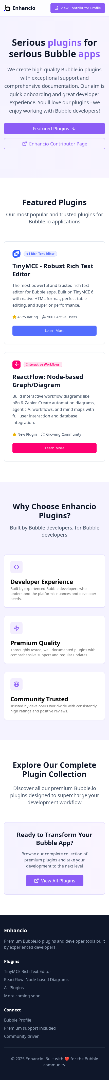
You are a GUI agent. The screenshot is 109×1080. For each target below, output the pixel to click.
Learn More (54, 330)
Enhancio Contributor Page (58, 144)
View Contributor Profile (81, 8)
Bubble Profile (17, 1020)
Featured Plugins (51, 128)
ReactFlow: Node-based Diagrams (36, 979)
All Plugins (14, 987)
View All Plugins (58, 881)
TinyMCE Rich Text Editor (27, 971)
